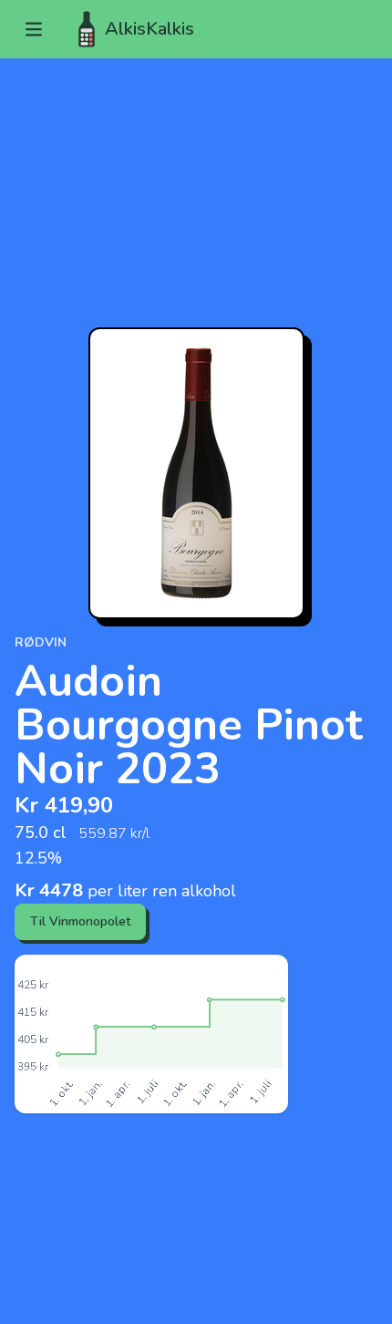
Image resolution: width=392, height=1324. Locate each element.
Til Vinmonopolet (80, 921)
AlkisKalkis (149, 28)
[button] (33, 29)
